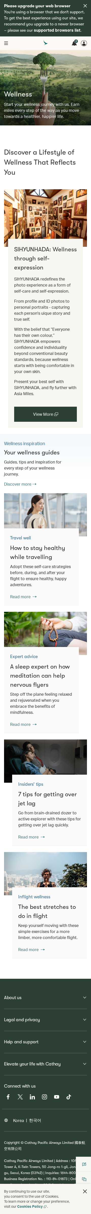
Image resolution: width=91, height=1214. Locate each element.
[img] (85, 6)
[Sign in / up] (84, 43)
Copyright (12, 1142)
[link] (45, 218)
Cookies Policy (30, 1206)
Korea (18, 1120)
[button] (85, 1191)
